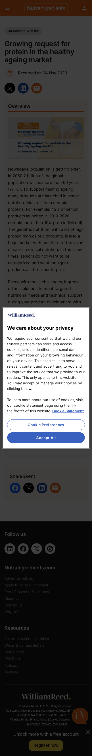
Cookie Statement (68, 410)
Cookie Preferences (46, 424)
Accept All (46, 437)
